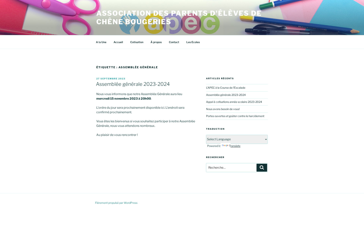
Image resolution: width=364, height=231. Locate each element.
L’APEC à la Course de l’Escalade (225, 87)
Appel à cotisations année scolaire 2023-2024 (234, 101)
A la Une (101, 42)
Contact (174, 42)
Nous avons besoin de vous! (223, 109)
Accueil (118, 42)
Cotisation (136, 42)
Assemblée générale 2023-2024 (133, 84)
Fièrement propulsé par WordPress (116, 202)
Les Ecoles (193, 42)
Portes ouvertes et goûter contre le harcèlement (235, 116)
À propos (156, 42)
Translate (234, 145)
